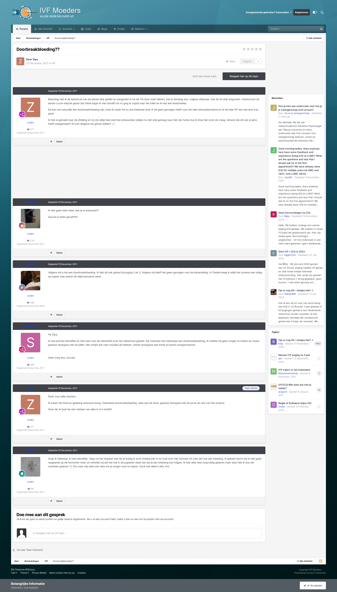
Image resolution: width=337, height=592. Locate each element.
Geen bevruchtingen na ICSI (294, 212)
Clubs (87, 28)
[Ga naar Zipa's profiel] (20, 61)
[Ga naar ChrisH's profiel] (30, 280)
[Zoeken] (321, 29)
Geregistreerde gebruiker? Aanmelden (268, 12)
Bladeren (139, 28)
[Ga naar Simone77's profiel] (30, 342)
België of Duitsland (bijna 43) (294, 403)
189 (31, 364)
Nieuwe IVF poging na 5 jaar (294, 355)
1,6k (31, 302)
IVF (53, 63)
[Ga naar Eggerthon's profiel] (274, 253)
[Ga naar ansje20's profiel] (274, 386)
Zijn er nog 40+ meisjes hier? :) (295, 290)
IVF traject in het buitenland (294, 369)
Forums (23, 28)
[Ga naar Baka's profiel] (274, 214)
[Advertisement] (77, 173)
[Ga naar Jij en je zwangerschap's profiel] (274, 108)
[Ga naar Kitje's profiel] (274, 342)
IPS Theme (16, 569)
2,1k (31, 240)
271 (31, 129)
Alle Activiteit (44, 28)
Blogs (104, 28)
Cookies (82, 572)
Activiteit (67, 28)
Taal (13, 572)
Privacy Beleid (39, 572)
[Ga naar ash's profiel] (274, 357)
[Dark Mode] (322, 12)
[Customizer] (315, 12)
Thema (24, 572)
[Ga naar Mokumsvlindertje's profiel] (274, 371)
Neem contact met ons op (61, 572)
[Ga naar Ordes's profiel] (274, 405)
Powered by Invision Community (310, 572)
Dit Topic (309, 28)
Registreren (301, 12)
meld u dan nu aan (127, 519)
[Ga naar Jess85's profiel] (274, 150)
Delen (232, 61)
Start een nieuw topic (204, 76)
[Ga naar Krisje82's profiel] (30, 466)
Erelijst (121, 28)
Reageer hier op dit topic (244, 76)
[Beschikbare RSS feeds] (320, 561)
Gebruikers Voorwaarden (24, 587)
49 (32, 488)
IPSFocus (30, 569)
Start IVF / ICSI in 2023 (291, 251)
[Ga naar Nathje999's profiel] (274, 292)
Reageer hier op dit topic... (51, 533)
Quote (59, 141)
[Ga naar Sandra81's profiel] (30, 218)
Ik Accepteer (314, 585)
